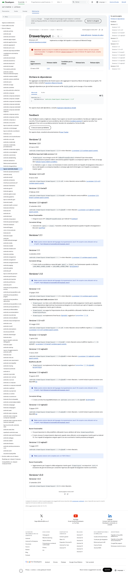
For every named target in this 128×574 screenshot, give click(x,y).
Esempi (25, 11)
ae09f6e (42, 228)
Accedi (124, 2)
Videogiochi (46, 535)
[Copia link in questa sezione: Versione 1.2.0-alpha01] (49, 203)
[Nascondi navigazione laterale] (21, 571)
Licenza (33, 570)
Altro (58, 2)
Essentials (21, 2)
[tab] (34, 92)
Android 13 (80, 546)
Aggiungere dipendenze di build (66, 108)
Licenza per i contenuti (78, 501)
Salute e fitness (47, 540)
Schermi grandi (64, 536)
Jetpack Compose (66, 52)
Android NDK (97, 548)
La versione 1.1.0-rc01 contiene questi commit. (43, 330)
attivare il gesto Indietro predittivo (46, 162)
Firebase (63, 562)
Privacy (44, 547)
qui (36, 382)
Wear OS (62, 539)
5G (43, 550)
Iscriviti (107, 570)
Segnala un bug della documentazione (117, 539)
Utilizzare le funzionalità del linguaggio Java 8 (56, 244)
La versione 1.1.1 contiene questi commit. (84, 257)
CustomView (81, 315)
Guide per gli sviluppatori (101, 539)
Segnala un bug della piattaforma (117, 535)
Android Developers (34, 29)
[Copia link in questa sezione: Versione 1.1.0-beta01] (48, 335)
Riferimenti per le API (99, 542)
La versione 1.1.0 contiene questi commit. (85, 296)
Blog (27, 552)
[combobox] (80, 2)
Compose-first (38, 54)
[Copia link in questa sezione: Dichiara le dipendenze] (53, 77)
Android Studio (114, 2)
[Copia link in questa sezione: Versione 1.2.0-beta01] (48, 188)
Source (27, 547)
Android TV (63, 548)
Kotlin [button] (43, 92)
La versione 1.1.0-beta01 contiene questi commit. (51, 344)
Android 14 (80, 543)
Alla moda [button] (34, 92)
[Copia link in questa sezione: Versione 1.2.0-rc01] (46, 174)
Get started (6, 7)
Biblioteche (35, 11)
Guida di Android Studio (100, 536)
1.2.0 (48, 68)
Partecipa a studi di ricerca (118, 546)
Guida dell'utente (86, 35)
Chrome (55, 562)
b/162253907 (74, 266)
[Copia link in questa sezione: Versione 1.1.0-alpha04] (49, 349)
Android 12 (80, 549)
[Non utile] (102, 29)
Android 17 (80, 535)
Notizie (27, 549)
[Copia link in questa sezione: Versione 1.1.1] (44, 235)
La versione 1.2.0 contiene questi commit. (85, 151)
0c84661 (74, 219)
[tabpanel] (66, 99)
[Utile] (99, 29)
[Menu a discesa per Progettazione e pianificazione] (52, 2)
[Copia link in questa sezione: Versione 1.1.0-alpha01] (49, 443)
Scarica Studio (98, 545)
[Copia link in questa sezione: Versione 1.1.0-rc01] (46, 321)
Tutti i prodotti (90, 562)
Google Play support (116, 543)
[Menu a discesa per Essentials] (27, 2)
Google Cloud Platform (75, 562)
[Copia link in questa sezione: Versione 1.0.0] (45, 475)
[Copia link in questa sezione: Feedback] (40, 115)
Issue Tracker (64, 132)
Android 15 (80, 540)
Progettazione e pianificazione (41, 2)
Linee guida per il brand (44, 570)
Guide (16, 11)
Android (28, 538)
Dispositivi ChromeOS (66, 542)
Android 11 (80, 551)
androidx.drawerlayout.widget (37, 42)
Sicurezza (28, 544)
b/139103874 (90, 400)
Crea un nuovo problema (40, 128)
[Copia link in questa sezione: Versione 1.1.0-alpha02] (49, 405)
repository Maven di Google (53, 83)
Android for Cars (64, 545)
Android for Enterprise (32, 541)
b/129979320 (37, 367)
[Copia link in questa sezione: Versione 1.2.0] (42, 144)
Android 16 (80, 538)
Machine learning (47, 538)
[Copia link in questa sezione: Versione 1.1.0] (44, 274)
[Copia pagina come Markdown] (58, 36)
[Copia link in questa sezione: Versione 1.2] (42, 140)
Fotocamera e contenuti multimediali (49, 544)
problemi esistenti (76, 121)
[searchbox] (11, 16)
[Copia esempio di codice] (102, 96)
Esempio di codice (97, 35)
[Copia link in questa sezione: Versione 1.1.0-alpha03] (49, 373)
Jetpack (17, 7)
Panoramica (5, 11)
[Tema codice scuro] (100, 96)
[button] (11, 25)
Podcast (28, 555)
